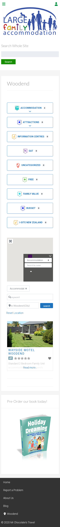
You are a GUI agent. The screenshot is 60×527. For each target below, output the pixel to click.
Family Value (31, 193)
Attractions (31, 122)
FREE (31, 179)
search (48, 305)
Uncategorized (31, 165)
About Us (8, 498)
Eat (31, 150)
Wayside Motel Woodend (21, 351)
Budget (31, 208)
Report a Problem (13, 490)
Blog (5, 505)
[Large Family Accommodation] (30, 35)
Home (6, 482)
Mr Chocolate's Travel (22, 522)
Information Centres (31, 136)
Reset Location (14, 312)
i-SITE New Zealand (31, 222)
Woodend (12, 513)
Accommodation (31, 108)
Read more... (30, 367)
